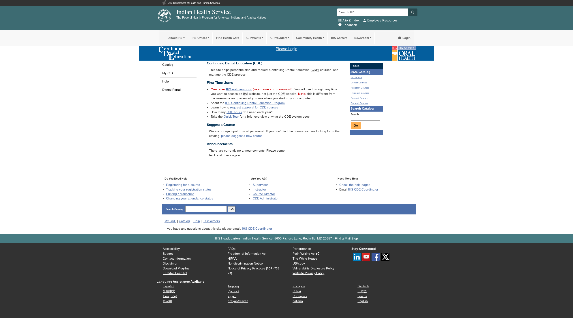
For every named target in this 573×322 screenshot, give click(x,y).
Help (165, 81)
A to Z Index (350, 20)
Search (355, 114)
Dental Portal (171, 89)
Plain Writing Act (304, 253)
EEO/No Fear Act (175, 273)
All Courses (356, 77)
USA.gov (299, 263)
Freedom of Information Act (247, 253)
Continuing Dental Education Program (255, 103)
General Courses (359, 103)
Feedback (350, 25)
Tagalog (233, 286)
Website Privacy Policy (308, 273)
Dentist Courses (359, 82)
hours (234, 112)
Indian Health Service (203, 11)
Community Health (309, 38)
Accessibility (171, 248)
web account (239, 89)
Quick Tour (231, 116)
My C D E (169, 73)
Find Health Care (227, 38)
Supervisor (260, 184)
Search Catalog (175, 209)
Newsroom (361, 38)
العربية (232, 296)
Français (299, 286)
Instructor (259, 189)
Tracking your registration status (189, 189)
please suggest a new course (242, 136)
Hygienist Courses (360, 93)
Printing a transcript (180, 194)
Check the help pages (354, 184)
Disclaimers (211, 221)
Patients (253, 38)
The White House (305, 258)
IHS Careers (339, 38)
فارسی (362, 296)
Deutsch (363, 286)
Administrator (266, 198)
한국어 (167, 301)
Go (356, 125)
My (170, 221)
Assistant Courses (360, 88)
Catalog (167, 64)
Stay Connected (363, 248)
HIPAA (232, 258)
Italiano (298, 301)
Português (300, 296)
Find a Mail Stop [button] (346, 238)
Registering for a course (183, 184)
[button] (413, 12)
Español (168, 286)
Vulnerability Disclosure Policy (313, 268)
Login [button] (406, 38)
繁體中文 (169, 291)
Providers (278, 38)
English (362, 301)
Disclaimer (170, 263)
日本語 (362, 291)
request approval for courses (254, 107)
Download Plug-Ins (176, 268)
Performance (302, 248)
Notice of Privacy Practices (246, 268)
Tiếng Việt (170, 296)
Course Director (264, 194)
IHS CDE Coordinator (363, 189)
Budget (168, 253)
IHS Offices (199, 38)
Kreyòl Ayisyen (238, 301)
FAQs (231, 248)
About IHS (175, 38)
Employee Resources (382, 20)
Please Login (286, 49)
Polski (297, 291)
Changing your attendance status (189, 198)
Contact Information (177, 258)
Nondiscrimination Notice (245, 263)
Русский (233, 291)
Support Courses (359, 98)
